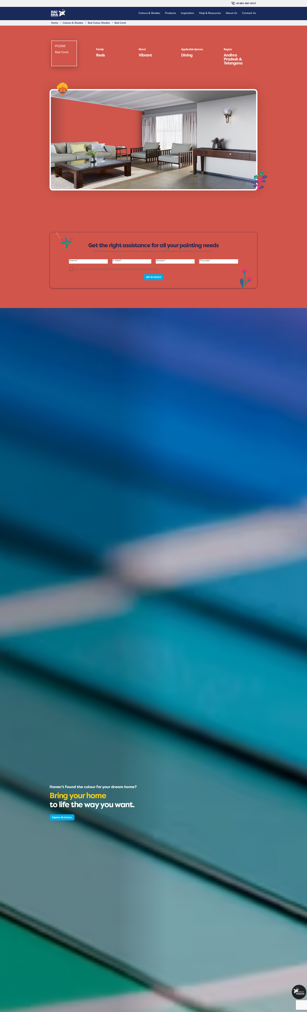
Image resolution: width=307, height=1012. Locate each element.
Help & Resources (210, 13)
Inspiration (187, 13)
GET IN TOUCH (153, 277)
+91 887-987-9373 (246, 3)
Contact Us (249, 13)
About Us (231, 13)
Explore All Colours (62, 817)
